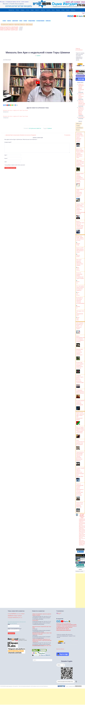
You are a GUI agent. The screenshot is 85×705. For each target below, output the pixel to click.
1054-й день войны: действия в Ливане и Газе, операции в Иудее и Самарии (80, 163)
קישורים (62, 10)
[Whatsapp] (12, 105)
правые (25, 20)
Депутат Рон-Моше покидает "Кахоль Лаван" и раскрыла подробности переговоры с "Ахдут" (80, 153)
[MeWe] (9, 105)
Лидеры (22, 10)
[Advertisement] (42, 39)
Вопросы (73, 10)
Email (6, 158)
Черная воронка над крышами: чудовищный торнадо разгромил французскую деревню (80, 456)
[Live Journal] (17, 105)
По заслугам (67, 135)
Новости (37, 10)
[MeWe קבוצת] (80, 16)
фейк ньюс (48, 20)
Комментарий (8, 142)
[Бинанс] (80, 556)
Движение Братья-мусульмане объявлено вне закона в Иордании (20, 135)
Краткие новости (20, 24)
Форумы (58, 10)
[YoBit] (80, 563)
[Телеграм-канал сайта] (70, 16)
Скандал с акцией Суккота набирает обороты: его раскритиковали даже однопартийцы (80, 472)
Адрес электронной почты (14, 628)
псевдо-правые (32, 20)
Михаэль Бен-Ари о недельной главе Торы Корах (15, 116)
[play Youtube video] (37, 82)
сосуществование (40, 20)
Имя (5, 155)
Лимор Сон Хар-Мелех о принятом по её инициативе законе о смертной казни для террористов (41, 634)
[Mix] (10, 105)
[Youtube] (75, 16)
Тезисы (17, 10)
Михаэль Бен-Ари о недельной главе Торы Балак (15, 110)
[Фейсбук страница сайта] (68, 16)
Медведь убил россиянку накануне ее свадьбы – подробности (79, 352)
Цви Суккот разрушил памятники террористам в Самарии (79, 262)
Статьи (27, 10)
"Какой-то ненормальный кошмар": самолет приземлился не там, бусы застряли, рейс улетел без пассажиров (79, 489)
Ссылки (67, 10)
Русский (59, 613)
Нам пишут (29, 24)
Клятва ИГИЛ (81, 117)
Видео (32, 10)
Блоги (53, 10)
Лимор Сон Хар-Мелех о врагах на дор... (9, 30)
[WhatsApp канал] (77, 16)
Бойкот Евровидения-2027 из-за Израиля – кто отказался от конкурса (80, 339)
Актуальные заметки (7, 24)
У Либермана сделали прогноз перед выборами (80, 392)
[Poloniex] (80, 567)
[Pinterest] (7, 105)
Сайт (5, 161)
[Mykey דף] (84, 16)
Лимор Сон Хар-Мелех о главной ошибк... (9, 27)
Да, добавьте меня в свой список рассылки (15, 165)
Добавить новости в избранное (63, 623)
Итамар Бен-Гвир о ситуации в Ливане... (9, 28)
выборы (9, 20)
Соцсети (48, 10)
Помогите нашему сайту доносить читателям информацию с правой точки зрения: (66, 636)
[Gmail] (14, 105)
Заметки (43, 10)
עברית (59, 613)
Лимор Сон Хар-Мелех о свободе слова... (9, 29)
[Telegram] (15, 105)
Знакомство (11, 10)
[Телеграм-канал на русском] (72, 16)
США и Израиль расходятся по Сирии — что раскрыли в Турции (79, 325)
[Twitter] (5, 105)
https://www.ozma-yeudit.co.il (63, 630)
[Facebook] (4, 105)
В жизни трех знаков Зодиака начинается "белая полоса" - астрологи (79, 365)
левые (21, 20)
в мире (4, 20)
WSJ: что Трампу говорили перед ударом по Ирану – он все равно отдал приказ (80, 430)
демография (15, 20)
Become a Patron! (60, 649)
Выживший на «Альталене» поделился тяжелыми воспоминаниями (80, 300)
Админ (38, 55)
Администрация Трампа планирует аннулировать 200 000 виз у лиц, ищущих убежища (80, 177)
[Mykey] (69, 621)
